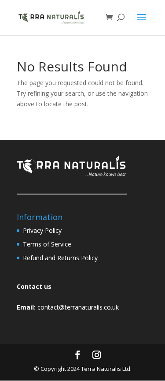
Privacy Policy (42, 230)
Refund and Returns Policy (60, 258)
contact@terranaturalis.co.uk (78, 307)
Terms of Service (47, 244)
